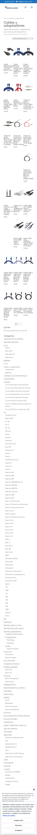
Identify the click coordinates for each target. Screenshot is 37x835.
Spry (7, 750)
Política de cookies (9, 815)
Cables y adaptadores (12, 367)
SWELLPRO (8, 735)
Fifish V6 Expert (13, 649)
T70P (7, 609)
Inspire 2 (8, 463)
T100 (6, 590)
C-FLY (6, 364)
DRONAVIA (8, 622)
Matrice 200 (9, 475)
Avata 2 (8, 437)
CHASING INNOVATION (14, 634)
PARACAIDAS (8, 694)
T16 (6, 593)
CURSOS (7, 382)
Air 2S (7, 421)
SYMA (6, 760)
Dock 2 (7, 453)
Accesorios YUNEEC (12, 772)
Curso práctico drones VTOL (16, 400)
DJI (5, 412)
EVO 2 (7, 348)
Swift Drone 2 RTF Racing (14, 753)
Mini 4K (8, 549)
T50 (6, 606)
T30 (6, 600)
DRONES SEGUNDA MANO (14, 628)
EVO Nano (9, 357)
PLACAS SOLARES (10, 719)
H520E (7, 784)
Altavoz (8, 431)
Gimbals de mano (11, 460)
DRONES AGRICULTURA (12, 625)
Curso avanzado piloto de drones (18, 388)
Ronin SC (8, 673)
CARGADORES (9, 379)
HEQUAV (7, 676)
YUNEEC (7, 769)
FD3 (6, 741)
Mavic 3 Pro (9, 520)
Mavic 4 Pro (9, 523)
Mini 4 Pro (9, 546)
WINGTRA (7, 766)
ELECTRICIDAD (9, 661)
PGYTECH (7, 713)
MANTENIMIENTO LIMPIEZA (14, 688)
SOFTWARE (8, 732)
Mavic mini (9, 533)
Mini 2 (7, 539)
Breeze (7, 775)
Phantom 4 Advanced (13, 571)
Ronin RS (8, 669)
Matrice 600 (9, 498)
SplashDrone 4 (10, 747)
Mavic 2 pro (9, 511)
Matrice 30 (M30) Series (14, 482)
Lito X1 (7, 469)
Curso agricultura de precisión (16, 385)
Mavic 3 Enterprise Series (15, 517)
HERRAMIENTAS (10, 685)
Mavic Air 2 (9, 530)
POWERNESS (8, 722)
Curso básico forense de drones (17, 391)
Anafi (7, 700)
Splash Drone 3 (11, 744)
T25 (6, 597)
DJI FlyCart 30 (10, 444)
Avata (7, 434)
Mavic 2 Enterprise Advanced (16, 504)
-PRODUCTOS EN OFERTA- (14, 339)
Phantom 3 (9, 565)
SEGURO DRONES (10, 729)
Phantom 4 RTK (11, 581)
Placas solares (10, 657)
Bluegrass (9, 703)
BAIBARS (7, 361)
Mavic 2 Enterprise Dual (14, 507)
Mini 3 (7, 542)
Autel (6, 345)
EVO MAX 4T (10, 354)
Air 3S (7, 428)
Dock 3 (7, 456)
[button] (34, 789)
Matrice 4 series (11, 491)
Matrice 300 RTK (11, 485)
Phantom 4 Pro (10, 577)
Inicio (6, 18)
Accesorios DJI (10, 415)
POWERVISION (10, 637)
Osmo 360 (9, 562)
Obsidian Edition (11, 558)
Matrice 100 (9, 472)
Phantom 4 (9, 568)
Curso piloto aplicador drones (16, 397)
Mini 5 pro (9, 552)
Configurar (18, 830)
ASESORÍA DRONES (11, 342)
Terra (7, 616)
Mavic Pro (9, 536)
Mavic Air (8, 526)
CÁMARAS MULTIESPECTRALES (15, 376)
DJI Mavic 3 (9, 450)
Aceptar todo (18, 820)
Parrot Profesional (12, 709)
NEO (7, 555)
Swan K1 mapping (11, 678)
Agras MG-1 (9, 418)
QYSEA (7, 646)
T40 (6, 603)
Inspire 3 (8, 466)
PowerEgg (10, 640)
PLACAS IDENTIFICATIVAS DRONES (17, 716)
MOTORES (7, 691)
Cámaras (8, 440)
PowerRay (10, 643)
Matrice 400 (9, 495)
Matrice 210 (9, 479)
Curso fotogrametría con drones (17, 394)
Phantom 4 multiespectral (15, 574)
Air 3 (7, 424)
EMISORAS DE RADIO (12, 664)
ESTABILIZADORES (11, 667)
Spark (7, 584)
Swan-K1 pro (9, 681)
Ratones (8, 373)
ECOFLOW (8, 652)
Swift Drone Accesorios (13, 757)
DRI (5, 619)
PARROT (7, 697)
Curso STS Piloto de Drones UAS (17, 409)
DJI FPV (8, 447)
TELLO (7, 612)
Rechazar (18, 825)
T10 (6, 587)
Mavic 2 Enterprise (12, 501)
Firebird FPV (9, 778)
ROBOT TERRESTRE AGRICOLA (15, 725)
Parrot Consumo (11, 706)
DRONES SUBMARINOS (12, 632)
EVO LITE (8, 351)
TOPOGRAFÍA (9, 763)
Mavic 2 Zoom (10, 514)
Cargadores (9, 369)
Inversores (9, 654)
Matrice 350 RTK (11, 488)
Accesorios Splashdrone (14, 737)
